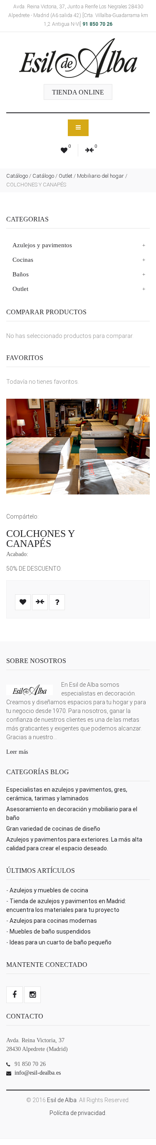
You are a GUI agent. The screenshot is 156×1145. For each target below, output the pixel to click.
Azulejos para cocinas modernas (53, 920)
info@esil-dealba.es (38, 1073)
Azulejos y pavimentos (42, 245)
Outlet (65, 176)
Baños (20, 274)
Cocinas (22, 259)
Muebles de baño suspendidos (50, 931)
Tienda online (78, 92)
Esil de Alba (62, 1100)
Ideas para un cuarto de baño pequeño (60, 942)
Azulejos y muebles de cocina (49, 890)
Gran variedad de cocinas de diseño (53, 828)
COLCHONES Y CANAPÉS (40, 538)
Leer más (17, 752)
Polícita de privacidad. (78, 1113)
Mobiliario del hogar (100, 176)
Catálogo (17, 176)
